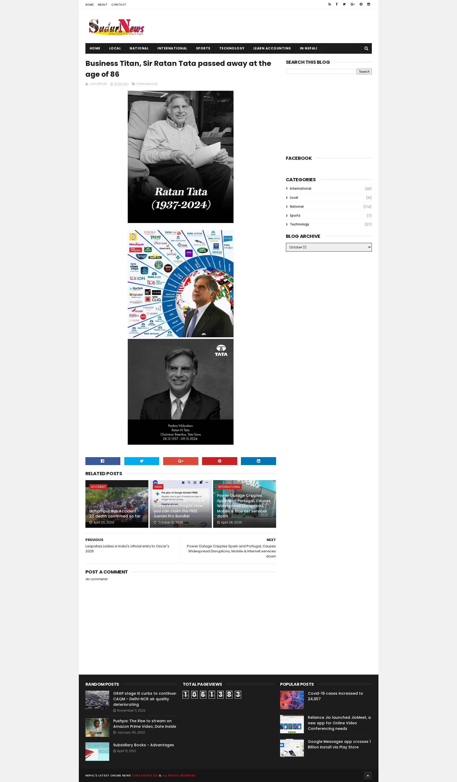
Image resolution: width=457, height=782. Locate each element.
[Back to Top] (368, 775)
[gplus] (353, 4)
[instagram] (368, 4)
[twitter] (344, 4)
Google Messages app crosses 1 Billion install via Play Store (339, 744)
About (103, 5)
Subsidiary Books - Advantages (143, 745)
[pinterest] (361, 4)
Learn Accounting (272, 48)
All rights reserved (178, 775)
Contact (118, 5)
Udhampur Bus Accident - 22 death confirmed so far (115, 513)
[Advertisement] (275, 26)
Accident (98, 487)
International (172, 48)
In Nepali (308, 48)
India (158, 487)
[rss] (330, 4)
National (139, 48)
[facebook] (337, 4)
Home (89, 5)
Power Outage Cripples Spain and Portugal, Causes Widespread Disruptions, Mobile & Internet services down (244, 506)
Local (115, 48)
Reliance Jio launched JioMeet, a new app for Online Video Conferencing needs (339, 723)
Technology (232, 48)
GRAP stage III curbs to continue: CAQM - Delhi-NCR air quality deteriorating (144, 699)
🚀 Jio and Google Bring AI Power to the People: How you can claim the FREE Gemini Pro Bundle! (179, 508)
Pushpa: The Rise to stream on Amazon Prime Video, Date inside (144, 723)
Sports (203, 48)
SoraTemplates (145, 775)
